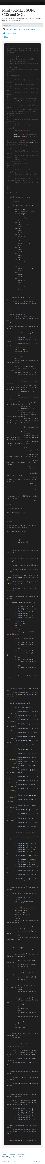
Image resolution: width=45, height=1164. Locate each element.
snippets (7, 3)
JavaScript (7, 25)
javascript (22, 29)
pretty (33, 29)
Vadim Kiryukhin (10, 33)
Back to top (38, 1162)
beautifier (9, 29)
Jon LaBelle (12, 1162)
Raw (6, 37)
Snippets (12, 1155)
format (15, 29)
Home (4, 1155)
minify (28, 29)
